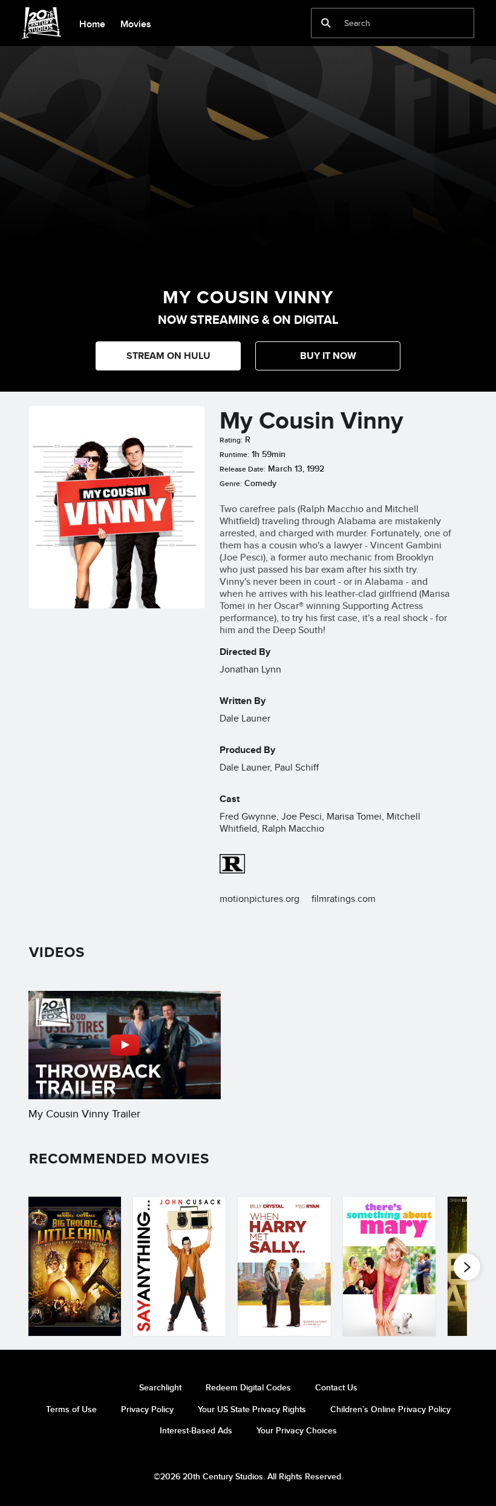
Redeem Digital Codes (248, 1387)
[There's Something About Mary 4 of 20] (389, 1266)
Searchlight (160, 1387)
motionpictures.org (259, 899)
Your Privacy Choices (296, 1430)
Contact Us (336, 1387)
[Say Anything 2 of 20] (179, 1266)
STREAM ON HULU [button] (168, 356)
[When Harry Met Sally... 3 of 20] (284, 1266)
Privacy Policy (147, 1409)
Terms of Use (71, 1409)
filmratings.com (344, 899)
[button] (327, 355)
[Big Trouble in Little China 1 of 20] (74, 1266)
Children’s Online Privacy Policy (390, 1409)
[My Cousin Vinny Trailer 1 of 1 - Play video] (124, 1045)
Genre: (231, 483)
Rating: (231, 440)
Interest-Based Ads (196, 1430)
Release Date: (243, 469)
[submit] (326, 23)
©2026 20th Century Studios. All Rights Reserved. (248, 1476)
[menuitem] (92, 23)
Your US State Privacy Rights (252, 1409)
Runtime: (234, 454)
